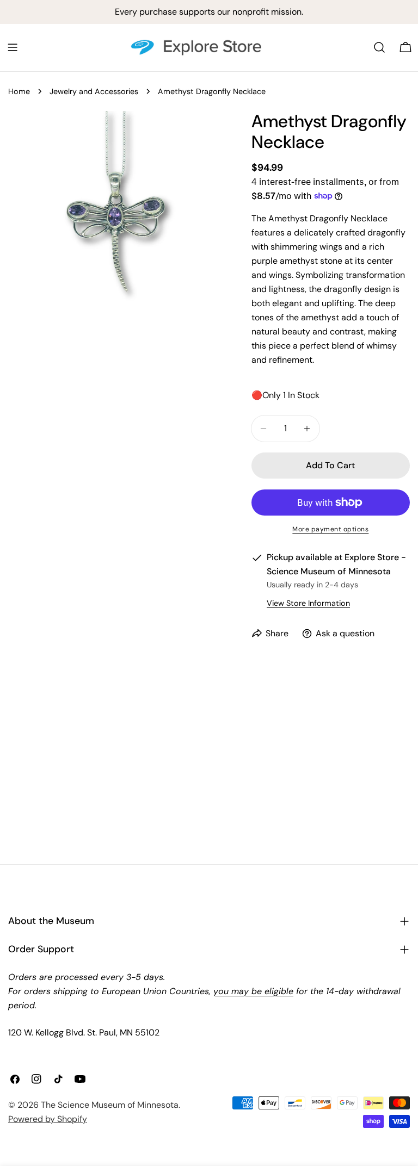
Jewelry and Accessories (94, 91)
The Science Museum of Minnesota (110, 1105)
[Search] (379, 47)
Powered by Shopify (47, 1119)
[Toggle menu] (12, 47)
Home (19, 91)
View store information (308, 603)
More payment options (330, 529)
